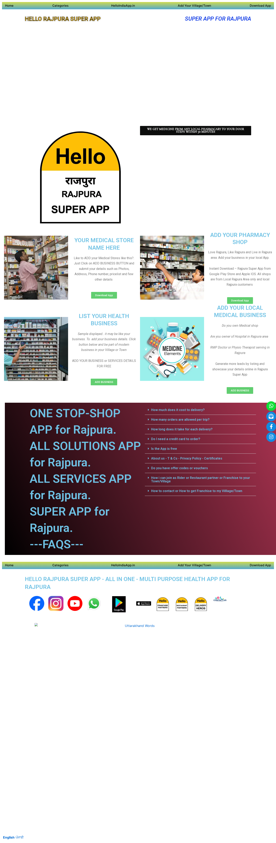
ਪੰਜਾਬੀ (20, 837)
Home (9, 5)
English (9, 837)
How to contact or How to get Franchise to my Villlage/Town (196, 491)
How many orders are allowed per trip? (180, 420)
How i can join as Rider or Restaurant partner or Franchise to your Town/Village (200, 479)
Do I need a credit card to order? (175, 439)
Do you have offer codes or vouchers (179, 468)
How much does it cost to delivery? (178, 410)
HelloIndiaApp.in (123, 5)
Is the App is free (164, 449)
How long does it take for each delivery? (182, 429)
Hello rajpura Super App (63, 19)
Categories (60, 5)
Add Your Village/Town (194, 5)
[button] (200, 410)
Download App (260, 5)
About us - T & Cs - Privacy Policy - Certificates (186, 458)
